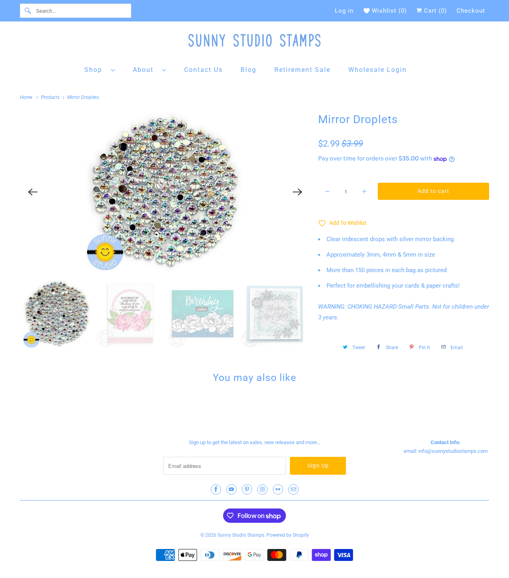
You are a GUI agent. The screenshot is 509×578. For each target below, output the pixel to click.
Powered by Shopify (287, 535)
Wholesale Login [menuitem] (377, 69)
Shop (95, 69)
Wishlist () (389, 10)
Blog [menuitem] (248, 69)
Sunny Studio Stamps (241, 535)
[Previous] (32, 192)
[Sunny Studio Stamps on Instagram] (262, 489)
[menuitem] (99, 69)
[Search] (28, 11)
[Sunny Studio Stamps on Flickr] (278, 489)
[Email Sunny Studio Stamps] (293, 489)
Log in (344, 10)
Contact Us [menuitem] (203, 69)
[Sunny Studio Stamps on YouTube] (231, 489)
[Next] (297, 192)
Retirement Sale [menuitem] (302, 69)
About (145, 69)
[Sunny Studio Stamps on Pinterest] (247, 489)
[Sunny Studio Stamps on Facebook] (216, 489)
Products (51, 97)
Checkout (471, 10)
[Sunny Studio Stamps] (254, 42)
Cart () (434, 10)
